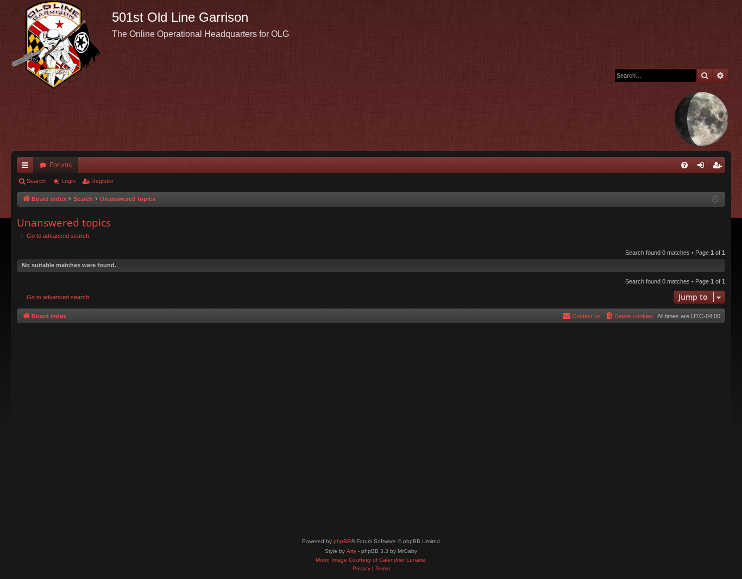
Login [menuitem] (703, 167)
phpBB (342, 541)
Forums (60, 165)
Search (36, 181)
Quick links (27, 167)
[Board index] (61, 44)
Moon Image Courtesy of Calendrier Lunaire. (371, 560)
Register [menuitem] (719, 167)
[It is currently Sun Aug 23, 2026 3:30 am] (715, 199)
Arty (351, 551)
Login (68, 181)
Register (102, 181)
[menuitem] (684, 165)
